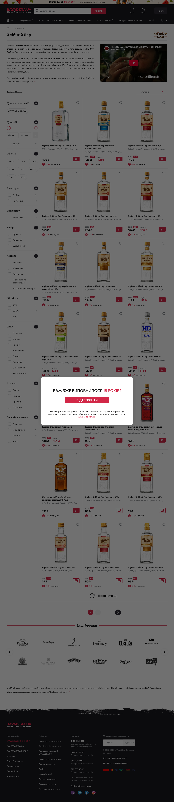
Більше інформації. (87, 416)
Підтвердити (87, 400)
